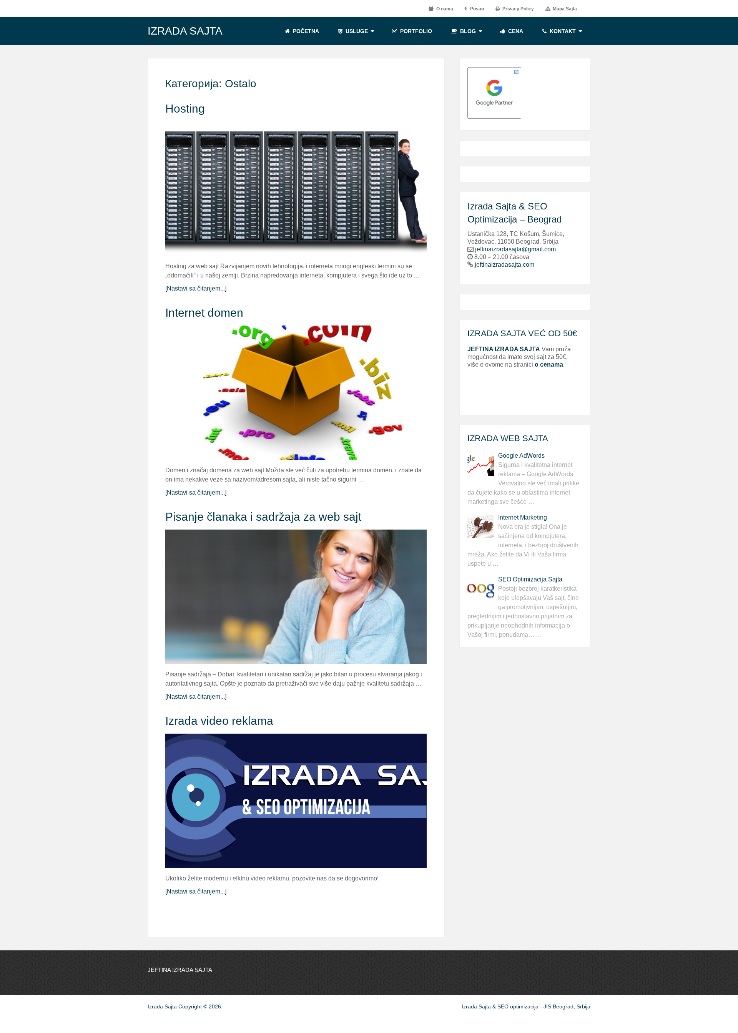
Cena (515, 31)
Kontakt (562, 31)
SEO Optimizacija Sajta (530, 579)
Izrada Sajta (185, 31)
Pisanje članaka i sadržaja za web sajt (263, 516)
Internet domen (204, 312)
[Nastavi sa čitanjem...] (195, 288)
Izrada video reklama (219, 720)
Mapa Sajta (564, 9)
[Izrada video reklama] (296, 801)
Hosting (185, 108)
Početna (305, 31)
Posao (476, 9)
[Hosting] (296, 188)
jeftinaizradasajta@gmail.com (515, 249)
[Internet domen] (296, 393)
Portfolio (415, 31)
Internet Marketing (522, 517)
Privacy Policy (517, 9)
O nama (444, 9)
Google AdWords (521, 455)
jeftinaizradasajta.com (504, 264)
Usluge (356, 31)
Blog (467, 31)
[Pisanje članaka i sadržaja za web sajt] (296, 597)
